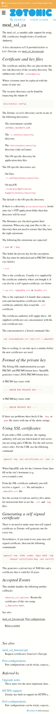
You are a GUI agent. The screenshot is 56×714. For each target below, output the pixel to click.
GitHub (31, 710)
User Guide (39, 20)
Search (19, 20)
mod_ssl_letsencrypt (33, 51)
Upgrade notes (11, 680)
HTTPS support (12, 690)
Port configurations (35, 619)
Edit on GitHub (13, 625)
